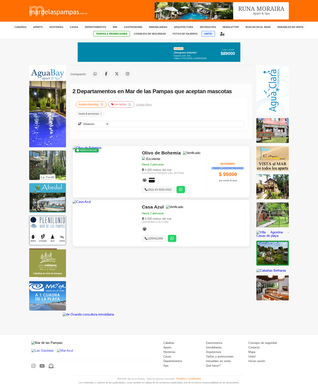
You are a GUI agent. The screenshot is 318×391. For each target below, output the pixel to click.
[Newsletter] (51, 366)
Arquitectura (213, 352)
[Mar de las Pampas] (58, 10)
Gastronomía (214, 343)
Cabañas (168, 343)
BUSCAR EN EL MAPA (258, 27)
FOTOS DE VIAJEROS (185, 33)
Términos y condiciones (188, 378)
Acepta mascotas (91, 104)
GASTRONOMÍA (133, 27)
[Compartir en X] (116, 74)
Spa (165, 365)
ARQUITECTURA (183, 27)
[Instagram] (33, 366)
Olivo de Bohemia (161, 152)
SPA (115, 27)
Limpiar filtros (144, 104)
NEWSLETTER (231, 27)
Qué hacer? (213, 365)
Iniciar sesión (256, 361)
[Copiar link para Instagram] (127, 74)
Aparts (167, 347)
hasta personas (90, 113)
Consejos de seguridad (262, 343)
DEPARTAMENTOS (95, 27)
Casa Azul (153, 206)
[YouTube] (42, 366)
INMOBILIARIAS (158, 27)
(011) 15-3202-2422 (159, 189)
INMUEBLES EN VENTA (290, 27)
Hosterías (169, 352)
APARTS (38, 27)
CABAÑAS (20, 27)
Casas (167, 356)
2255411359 (155, 238)
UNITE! (208, 33)
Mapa (251, 352)
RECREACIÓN (208, 27)
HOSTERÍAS (56, 27)
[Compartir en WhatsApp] (95, 74)
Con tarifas (122, 104)
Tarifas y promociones (220, 356)
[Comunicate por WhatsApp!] (181, 189)
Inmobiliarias (214, 347)
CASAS (74, 27)
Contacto (254, 347)
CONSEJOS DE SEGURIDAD (150, 33)
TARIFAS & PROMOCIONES (111, 33)
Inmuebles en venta (218, 361)
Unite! (252, 356)
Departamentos (172, 361)
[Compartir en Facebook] (106, 74)
